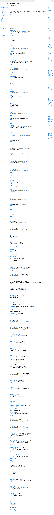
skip (11, 412)
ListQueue (2, 16)
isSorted (11, 320)
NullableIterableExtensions (13, 20)
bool (15, 72)
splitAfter (12, 437)
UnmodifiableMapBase (4, 24)
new (48, 4)
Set (17, 5)
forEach (11, 292)
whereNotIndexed (13, 490)
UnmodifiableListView (4, 23)
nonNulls (12, 169)
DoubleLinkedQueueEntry (4, 7)
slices (11, 419)
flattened (12, 51)
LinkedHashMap (3, 11)
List (17, 56)
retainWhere (12, 391)
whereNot (12, 486)
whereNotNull (13, 493)
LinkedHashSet (3, 12)
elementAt (12, 249)
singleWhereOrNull (14, 408)
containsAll (12, 242)
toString (11, 472)
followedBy (12, 288)
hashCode (12, 64)
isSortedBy (12, 327)
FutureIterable (16, 19)
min (10, 134)
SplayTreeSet (12, 16)
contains (39, 6)
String (14, 228)
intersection (12, 316)
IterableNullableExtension (24, 494)
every (11, 260)
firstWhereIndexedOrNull (15, 274)
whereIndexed (13, 483)
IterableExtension (36, 19)
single (11, 177)
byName (11, 228)
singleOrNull (12, 180)
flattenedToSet (13, 60)
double (15, 30)
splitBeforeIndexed (14, 447)
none (11, 362)
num (13, 99)
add (37, 6)
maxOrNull (12, 116)
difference (12, 246)
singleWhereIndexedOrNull (15, 405)
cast (11, 231)
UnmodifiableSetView (20, 16)
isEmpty (11, 72)
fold (11, 281)
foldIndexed (12, 285)
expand (11, 263)
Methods (49, 56)
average (11, 30)
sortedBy (12, 430)
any (10, 221)
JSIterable (17, 202)
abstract (21, 3)
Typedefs (2, 28)
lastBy (11, 338)
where (11, 479)
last (10, 83)
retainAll (11, 387)
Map (34, 306)
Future (14, 207)
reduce (11, 369)
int (17, 68)
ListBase (2, 15)
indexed (11, 68)
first (11, 39)
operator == (12, 503)
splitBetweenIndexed (14, 454)
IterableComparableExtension (22, 19)
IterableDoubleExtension (30, 19)
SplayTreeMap (3, 21)
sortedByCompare (13, 433)
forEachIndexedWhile (14, 299)
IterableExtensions (42, 19)
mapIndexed (12, 359)
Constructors (50, 3)
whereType (12, 497)
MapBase (2, 17)
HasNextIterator (3, 10)
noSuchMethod (13, 366)
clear (11, 235)
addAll (11, 217)
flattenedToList (13, 56)
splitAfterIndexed (13, 440)
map (11, 355)
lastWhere (12, 341)
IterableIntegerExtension (24, 31)
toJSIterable (12, 202)
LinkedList (2, 13)
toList (11, 465)
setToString (12, 509)
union (11, 475)
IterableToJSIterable (23, 203)
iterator (11, 7)
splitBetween (12, 451)
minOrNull (12, 151)
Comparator (15, 320)
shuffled (11, 398)
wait (11, 207)
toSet (16, 7)
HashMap (2, 8)
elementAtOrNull (13, 253)
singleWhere (12, 401)
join (10, 334)
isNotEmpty (12, 76)
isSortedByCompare (14, 330)
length (13, 7)
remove (44, 6)
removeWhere (13, 384)
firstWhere (12, 270)
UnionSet (15, 16)
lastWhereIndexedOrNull (15, 345)
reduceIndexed (13, 373)
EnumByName (12, 19)
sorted (11, 422)
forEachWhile (12, 302)
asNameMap (12, 224)
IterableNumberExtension (24, 100)
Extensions (3, 35)
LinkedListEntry (3, 14)
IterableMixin (3, 30)
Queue (2, 19)
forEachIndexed (13, 295)
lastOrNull (12, 86)
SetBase (11, 25)
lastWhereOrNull (13, 348)
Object (18, 242)
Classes (2, 5)
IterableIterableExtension (26, 52)
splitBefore (12, 444)
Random (17, 394)
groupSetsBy (12, 313)
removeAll (12, 380)
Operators (49, 155)
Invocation (17, 366)
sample (11, 394)
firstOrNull (12, 42)
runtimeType (12, 173)
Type (16, 173)
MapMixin (2, 32)
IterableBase (3, 29)
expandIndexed (13, 267)
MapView (2, 18)
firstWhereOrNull (13, 277)
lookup (41, 6)
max (11, 99)
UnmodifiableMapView (4, 25)
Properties (49, 6)
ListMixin (2, 31)
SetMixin (2, 33)
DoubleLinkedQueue (4, 6)
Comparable (19, 327)
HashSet (2, 9)
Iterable (14, 31)
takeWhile (12, 461)
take (11, 458)
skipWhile (12, 415)
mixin (23, 3)
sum (11, 189)
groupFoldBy (12, 306)
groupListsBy (12, 309)
